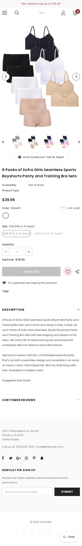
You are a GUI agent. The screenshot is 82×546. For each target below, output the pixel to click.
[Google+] (18, 458)
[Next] (76, 76)
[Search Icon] (17, 13)
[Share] (76, 271)
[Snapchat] (42, 458)
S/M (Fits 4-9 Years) (16, 233)
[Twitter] (11, 458)
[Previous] (6, 76)
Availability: (9, 185)
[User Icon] (63, 13)
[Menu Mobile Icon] (4, 12)
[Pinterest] (34, 458)
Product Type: (10, 190)
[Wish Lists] (68, 271)
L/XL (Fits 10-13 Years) (48, 233)
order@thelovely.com (50, 447)
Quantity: (8, 244)
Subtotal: (8, 259)
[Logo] (41, 13)
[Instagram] (26, 458)
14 (9, 283)
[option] (41, 76)
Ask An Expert (55, 157)
